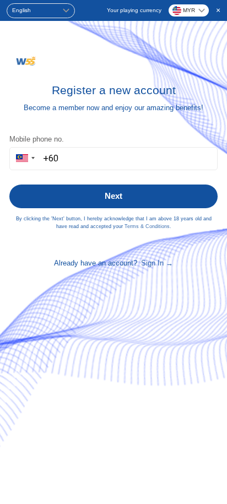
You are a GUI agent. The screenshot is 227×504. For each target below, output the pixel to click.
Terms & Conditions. (148, 226)
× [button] (218, 10)
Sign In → (157, 263)
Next (113, 195)
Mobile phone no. (36, 139)
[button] (23, 158)
